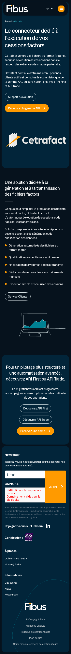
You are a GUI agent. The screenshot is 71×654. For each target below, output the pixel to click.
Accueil (8, 21)
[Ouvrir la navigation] (61, 9)
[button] (49, 8)
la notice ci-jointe (28, 517)
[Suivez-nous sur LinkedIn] (48, 526)
